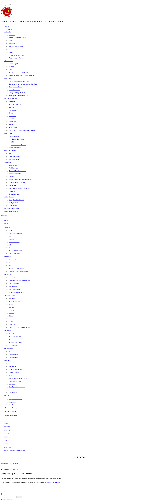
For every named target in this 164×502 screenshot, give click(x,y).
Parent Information (11, 98)
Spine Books (13, 205)
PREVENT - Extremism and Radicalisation (22, 130)
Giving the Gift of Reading (17, 200)
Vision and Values (14, 159)
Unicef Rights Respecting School (19, 188)
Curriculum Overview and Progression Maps (23, 84)
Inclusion (8, 162)
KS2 (12, 142)
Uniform (11, 119)
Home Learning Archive (18, 145)
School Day (12, 113)
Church (11, 52)
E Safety (11, 124)
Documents (9, 61)
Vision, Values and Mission (17, 38)
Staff (10, 40)
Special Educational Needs (17, 171)
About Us (8, 32)
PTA (10, 49)
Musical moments (14, 90)
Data (10, 69)
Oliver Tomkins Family (18, 55)
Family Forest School (15, 87)
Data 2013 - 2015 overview (19, 72)
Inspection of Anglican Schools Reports (21, 75)
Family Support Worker (16, 58)
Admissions (12, 122)
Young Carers (13, 185)
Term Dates (12, 110)
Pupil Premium (13, 168)
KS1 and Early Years (17, 139)
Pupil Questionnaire (15, 148)
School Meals (13, 127)
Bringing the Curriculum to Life (18, 95)
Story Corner (9, 197)
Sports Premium (14, 194)
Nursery (11, 107)
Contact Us (9, 29)
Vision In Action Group (16, 46)
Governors (12, 43)
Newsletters (12, 101)
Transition (12, 191)
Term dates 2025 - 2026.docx (10, 463)
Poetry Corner (13, 203)
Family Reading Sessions (17, 93)
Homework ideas (14, 136)
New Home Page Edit (12, 211)
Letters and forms (16, 104)
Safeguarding (13, 165)
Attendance (12, 116)
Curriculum (8, 78)
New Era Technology (53, 482)
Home (7, 26)
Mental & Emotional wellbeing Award (20, 179)
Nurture (11, 177)
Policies (11, 67)
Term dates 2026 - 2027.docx (10, 469)
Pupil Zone (8, 133)
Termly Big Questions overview (19, 81)
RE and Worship (10, 150)
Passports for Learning (12, 208)
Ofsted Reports (14, 64)
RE (10, 153)
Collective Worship (15, 156)
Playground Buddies (15, 174)
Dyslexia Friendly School (17, 182)
